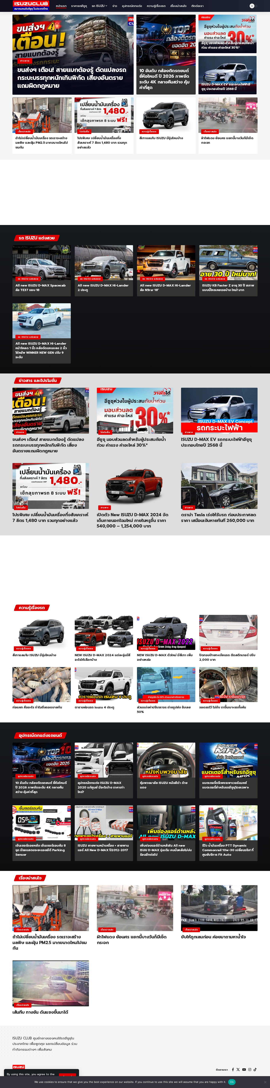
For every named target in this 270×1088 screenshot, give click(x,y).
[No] (265, 1082)
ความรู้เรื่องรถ (149, 131)
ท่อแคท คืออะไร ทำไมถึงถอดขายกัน (37, 707)
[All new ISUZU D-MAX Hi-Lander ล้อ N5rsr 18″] (166, 262)
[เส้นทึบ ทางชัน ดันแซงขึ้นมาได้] (50, 983)
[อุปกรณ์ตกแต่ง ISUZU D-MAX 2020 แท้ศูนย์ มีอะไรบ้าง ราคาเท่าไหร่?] (104, 760)
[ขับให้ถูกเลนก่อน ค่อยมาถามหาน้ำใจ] (219, 908)
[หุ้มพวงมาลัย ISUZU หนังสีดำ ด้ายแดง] (166, 760)
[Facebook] (233, 1070)
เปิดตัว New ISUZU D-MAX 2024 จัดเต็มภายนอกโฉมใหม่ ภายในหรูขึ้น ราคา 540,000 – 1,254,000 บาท (132, 520)
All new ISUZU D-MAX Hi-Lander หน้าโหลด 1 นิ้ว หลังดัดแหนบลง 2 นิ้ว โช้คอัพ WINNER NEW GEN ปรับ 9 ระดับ (41, 350)
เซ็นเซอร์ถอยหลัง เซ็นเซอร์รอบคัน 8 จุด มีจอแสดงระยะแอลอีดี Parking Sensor (40, 850)
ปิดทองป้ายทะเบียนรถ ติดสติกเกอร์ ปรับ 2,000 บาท (227, 657)
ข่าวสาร (24, 60)
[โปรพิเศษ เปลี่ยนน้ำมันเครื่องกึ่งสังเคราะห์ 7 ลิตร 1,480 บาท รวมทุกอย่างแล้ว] (104, 115)
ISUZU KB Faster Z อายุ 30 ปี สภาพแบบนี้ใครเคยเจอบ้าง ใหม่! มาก (228, 287)
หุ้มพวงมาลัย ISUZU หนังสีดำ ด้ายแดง (164, 785)
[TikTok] (255, 1070)
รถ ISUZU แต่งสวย (28, 278)
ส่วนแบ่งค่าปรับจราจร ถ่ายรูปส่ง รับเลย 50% (164, 709)
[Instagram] (249, 1070)
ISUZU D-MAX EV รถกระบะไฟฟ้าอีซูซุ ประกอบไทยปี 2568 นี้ (225, 86)
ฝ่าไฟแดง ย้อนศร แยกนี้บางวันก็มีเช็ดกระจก (227, 140)
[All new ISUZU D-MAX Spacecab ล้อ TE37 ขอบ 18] (41, 262)
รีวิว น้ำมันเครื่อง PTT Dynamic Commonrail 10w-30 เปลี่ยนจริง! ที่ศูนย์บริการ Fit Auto (228, 850)
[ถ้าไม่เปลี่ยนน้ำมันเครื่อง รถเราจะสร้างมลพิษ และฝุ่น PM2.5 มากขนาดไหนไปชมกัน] (42, 115)
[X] (238, 1070)
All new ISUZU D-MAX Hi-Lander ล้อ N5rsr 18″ (165, 287)
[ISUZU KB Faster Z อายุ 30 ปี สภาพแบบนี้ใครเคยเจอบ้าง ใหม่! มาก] (228, 262)
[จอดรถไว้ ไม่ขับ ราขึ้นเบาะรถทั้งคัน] (228, 684)
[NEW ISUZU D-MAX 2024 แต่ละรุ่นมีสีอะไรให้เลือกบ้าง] (104, 632)
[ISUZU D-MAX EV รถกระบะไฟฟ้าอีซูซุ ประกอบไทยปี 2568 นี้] (227, 75)
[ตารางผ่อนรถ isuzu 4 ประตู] (104, 684)
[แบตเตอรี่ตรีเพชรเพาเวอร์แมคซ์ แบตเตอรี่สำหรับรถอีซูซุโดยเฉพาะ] (228, 760)
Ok (232, 1081)
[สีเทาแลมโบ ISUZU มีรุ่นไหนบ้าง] (166, 115)
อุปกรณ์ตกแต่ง (26, 776)
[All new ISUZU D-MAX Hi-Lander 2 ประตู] (104, 262)
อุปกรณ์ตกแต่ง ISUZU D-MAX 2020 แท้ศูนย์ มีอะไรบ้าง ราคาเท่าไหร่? (101, 787)
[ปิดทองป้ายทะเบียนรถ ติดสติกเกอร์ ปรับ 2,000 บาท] (228, 632)
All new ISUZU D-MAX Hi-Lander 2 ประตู (103, 287)
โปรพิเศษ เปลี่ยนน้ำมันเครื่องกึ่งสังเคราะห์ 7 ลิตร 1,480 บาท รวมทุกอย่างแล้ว (102, 143)
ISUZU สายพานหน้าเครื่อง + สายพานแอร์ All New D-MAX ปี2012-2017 (103, 848)
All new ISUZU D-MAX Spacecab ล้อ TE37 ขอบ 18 (40, 287)
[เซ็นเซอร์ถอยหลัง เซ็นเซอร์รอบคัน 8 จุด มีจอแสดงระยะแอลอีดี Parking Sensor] (41, 822)
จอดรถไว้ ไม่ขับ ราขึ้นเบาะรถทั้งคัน (222, 707)
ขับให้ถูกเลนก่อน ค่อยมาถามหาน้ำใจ (213, 937)
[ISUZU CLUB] (31, 6)
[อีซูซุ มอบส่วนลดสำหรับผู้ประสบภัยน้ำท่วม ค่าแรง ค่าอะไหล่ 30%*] (227, 34)
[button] (243, 6)
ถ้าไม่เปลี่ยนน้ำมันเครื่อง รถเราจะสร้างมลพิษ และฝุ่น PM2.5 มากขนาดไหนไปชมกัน (41, 143)
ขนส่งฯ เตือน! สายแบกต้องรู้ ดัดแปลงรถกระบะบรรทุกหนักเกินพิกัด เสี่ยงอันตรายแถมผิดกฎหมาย (71, 78)
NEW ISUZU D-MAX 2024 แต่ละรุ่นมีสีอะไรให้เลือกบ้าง (102, 657)
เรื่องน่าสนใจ (24, 131)
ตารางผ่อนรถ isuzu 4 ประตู (94, 707)
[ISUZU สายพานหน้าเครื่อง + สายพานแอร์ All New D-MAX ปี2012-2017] (104, 822)
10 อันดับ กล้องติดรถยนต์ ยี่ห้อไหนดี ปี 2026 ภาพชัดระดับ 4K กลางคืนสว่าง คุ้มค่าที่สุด (164, 79)
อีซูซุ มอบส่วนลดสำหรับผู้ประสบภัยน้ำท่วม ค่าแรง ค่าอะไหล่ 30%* (227, 45)
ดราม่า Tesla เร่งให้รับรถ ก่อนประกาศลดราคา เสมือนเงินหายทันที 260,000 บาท (218, 517)
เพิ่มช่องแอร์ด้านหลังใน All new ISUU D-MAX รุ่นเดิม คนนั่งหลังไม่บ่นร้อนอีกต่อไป (166, 850)
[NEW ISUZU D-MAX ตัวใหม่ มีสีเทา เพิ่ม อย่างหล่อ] (166, 632)
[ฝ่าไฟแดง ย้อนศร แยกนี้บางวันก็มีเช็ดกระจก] (228, 115)
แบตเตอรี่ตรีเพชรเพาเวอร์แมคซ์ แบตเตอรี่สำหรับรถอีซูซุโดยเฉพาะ (225, 785)
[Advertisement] (135, 194)
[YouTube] (244, 1070)
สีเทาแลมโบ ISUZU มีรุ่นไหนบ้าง (161, 138)
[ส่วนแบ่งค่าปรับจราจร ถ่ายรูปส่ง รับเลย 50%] (166, 684)
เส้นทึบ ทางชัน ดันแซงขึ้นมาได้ (40, 1012)
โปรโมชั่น (84, 131)
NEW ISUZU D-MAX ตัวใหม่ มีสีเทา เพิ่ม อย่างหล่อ (165, 657)
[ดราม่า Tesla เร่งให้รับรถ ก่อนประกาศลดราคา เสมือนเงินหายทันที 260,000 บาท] (219, 486)
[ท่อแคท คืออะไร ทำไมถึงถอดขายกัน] (41, 684)
